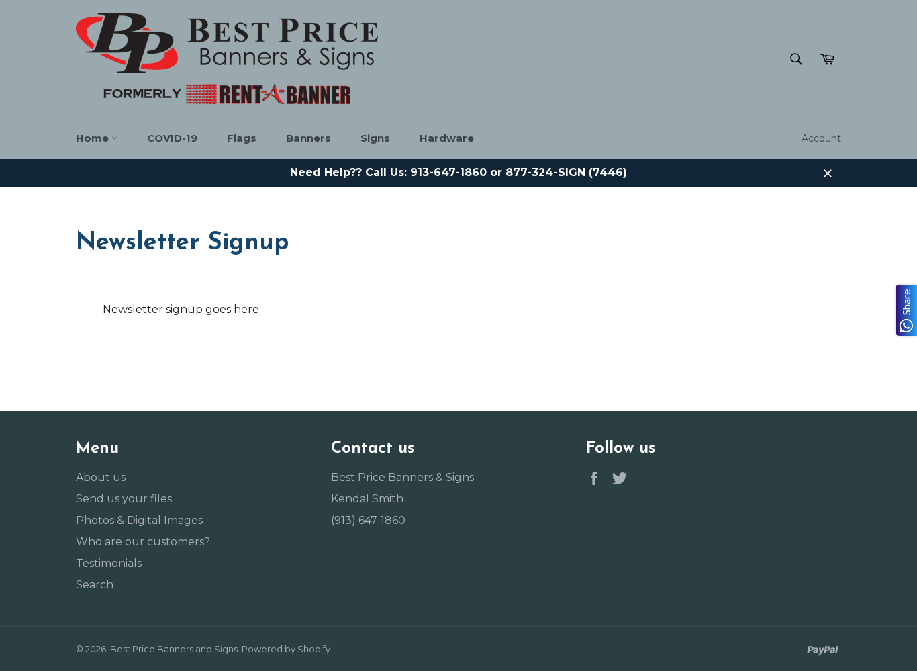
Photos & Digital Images (139, 520)
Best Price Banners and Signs (174, 649)
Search (94, 584)
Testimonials (109, 563)
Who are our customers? (143, 541)
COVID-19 (172, 138)
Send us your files (124, 498)
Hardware (447, 138)
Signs (375, 138)
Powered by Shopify (286, 649)
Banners (308, 138)
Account (821, 138)
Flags (241, 138)
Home (93, 138)
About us (101, 477)
